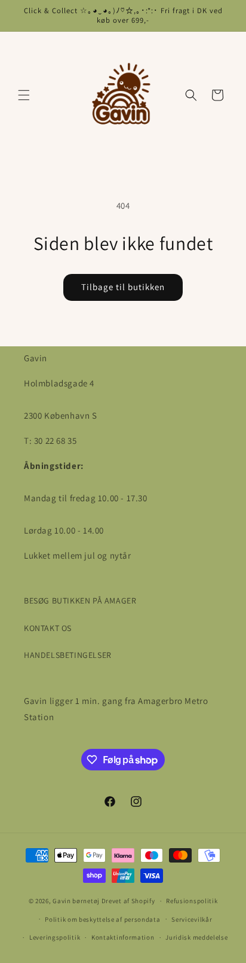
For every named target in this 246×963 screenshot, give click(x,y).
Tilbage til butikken (123, 286)
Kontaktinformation (123, 937)
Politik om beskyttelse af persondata (102, 919)
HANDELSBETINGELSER (68, 655)
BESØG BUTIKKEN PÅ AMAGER (80, 600)
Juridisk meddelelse (196, 937)
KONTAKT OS (48, 628)
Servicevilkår (191, 919)
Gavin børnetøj (76, 901)
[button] (24, 95)
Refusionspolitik (191, 901)
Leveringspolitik (54, 937)
